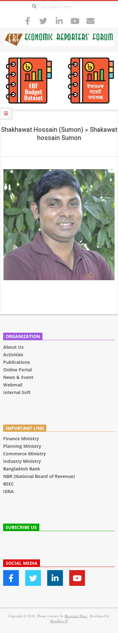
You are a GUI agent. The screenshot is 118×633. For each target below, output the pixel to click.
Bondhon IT (59, 621)
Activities (13, 355)
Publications (17, 362)
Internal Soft (17, 392)
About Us (13, 347)
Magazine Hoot (76, 616)
